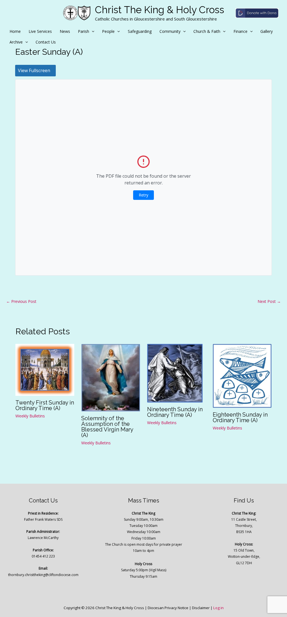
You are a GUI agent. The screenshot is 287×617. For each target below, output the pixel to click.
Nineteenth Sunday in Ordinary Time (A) (175, 412)
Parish (83, 31)
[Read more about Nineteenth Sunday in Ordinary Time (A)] (175, 372)
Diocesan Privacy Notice (168, 607)
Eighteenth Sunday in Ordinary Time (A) (240, 417)
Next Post (269, 301)
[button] (91, 31)
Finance (240, 31)
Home (15, 31)
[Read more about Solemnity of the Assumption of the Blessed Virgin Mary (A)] (110, 377)
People (108, 31)
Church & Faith (206, 31)
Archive (16, 42)
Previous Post (21, 301)
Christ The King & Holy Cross (159, 9)
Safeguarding (140, 31)
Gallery (266, 31)
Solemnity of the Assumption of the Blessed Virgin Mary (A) (107, 426)
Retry (143, 195)
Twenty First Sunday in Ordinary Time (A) (44, 405)
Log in (218, 607)
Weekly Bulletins (30, 416)
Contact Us (46, 42)
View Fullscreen (34, 70)
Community (169, 31)
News (65, 31)
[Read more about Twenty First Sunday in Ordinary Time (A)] (44, 369)
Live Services (40, 31)
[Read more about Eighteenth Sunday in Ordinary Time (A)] (242, 375)
